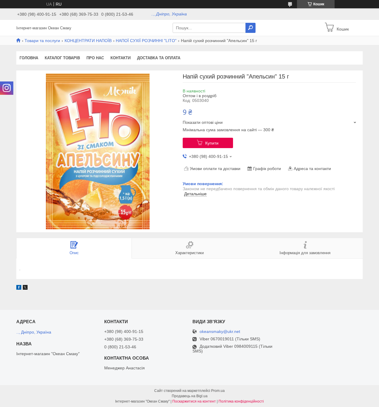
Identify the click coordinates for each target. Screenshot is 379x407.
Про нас (95, 58)
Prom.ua (218, 391)
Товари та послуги (42, 40)
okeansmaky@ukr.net (220, 331)
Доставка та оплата (158, 58)
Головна (29, 58)
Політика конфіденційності (241, 401)
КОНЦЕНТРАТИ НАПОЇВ (88, 40)
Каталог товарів (62, 58)
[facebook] (18, 288)
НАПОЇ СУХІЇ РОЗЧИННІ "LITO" (146, 40)
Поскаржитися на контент (194, 401)
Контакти (120, 58)
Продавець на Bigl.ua (190, 396)
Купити (212, 143)
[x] (25, 288)
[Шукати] (250, 28)
